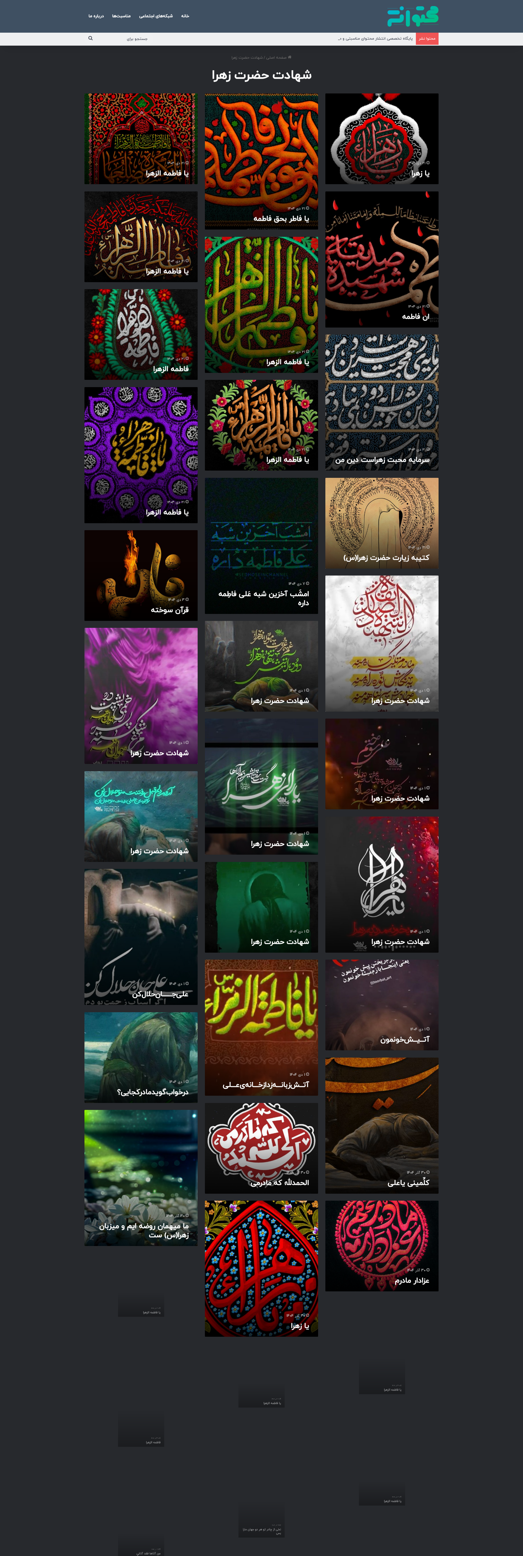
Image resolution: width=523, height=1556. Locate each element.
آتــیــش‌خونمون (404, 1040)
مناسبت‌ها (121, 16)
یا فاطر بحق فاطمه (281, 219)
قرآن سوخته (170, 610)
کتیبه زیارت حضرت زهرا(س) (386, 558)
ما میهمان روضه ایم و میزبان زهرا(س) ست (144, 1231)
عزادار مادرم (412, 1281)
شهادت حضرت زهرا (400, 701)
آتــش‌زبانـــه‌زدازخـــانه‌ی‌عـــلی (266, 1085)
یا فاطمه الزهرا (167, 173)
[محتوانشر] (413, 16)
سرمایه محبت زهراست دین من (382, 460)
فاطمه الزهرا (171, 369)
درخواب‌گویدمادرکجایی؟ (153, 1092)
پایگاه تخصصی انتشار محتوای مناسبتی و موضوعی (370, 38)
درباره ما (96, 16)
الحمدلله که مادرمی (280, 1183)
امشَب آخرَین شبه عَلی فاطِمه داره (264, 598)
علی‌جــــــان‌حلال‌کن (160, 994)
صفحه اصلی (277, 57)
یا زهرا (420, 173)
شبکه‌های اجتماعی (156, 16)
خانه (185, 16)
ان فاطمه (415, 317)
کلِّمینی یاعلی (408, 1183)
